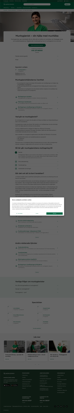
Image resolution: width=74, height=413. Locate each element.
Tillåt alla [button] (54, 213)
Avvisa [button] (37, 213)
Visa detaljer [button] (20, 213)
